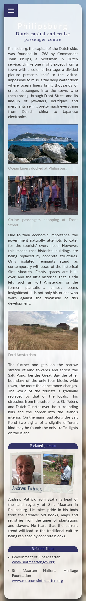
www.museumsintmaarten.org (37, 581)
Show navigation (11, 10)
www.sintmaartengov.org (33, 562)
